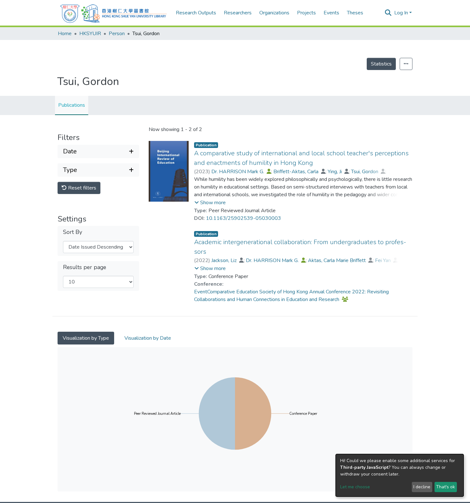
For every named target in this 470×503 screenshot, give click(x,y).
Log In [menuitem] (401, 12)
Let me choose (355, 487)
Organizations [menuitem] (274, 12)
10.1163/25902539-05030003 (243, 218)
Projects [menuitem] (306, 12)
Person (117, 33)
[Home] (113, 13)
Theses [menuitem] (355, 12)
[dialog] (400, 475)
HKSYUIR (90, 33)
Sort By (72, 232)
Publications (71, 105)
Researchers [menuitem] (238, 12)
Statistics (381, 63)
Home (65, 33)
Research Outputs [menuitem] (196, 12)
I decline (421, 487)
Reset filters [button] (81, 187)
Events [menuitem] (331, 12)
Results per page (84, 267)
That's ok (445, 487)
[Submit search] (388, 13)
